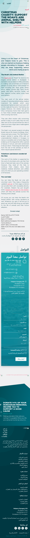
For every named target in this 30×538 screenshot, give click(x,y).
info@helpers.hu (9, 272)
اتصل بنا (5, 432)
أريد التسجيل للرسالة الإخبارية (16, 353)
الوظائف (5, 434)
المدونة (27, 9)
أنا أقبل (17, 350)
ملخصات (4, 436)
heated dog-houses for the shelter (17, 190)
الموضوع (24, 334)
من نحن (5, 428)
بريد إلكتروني (23, 322)
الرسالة (24, 340)
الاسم (25, 316)
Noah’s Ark (7, 78)
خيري (14, 25)
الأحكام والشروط (13, 533)
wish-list (9, 184)
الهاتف (24, 328)
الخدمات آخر (18, 25)
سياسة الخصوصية (15, 350)
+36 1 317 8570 (10, 269)
